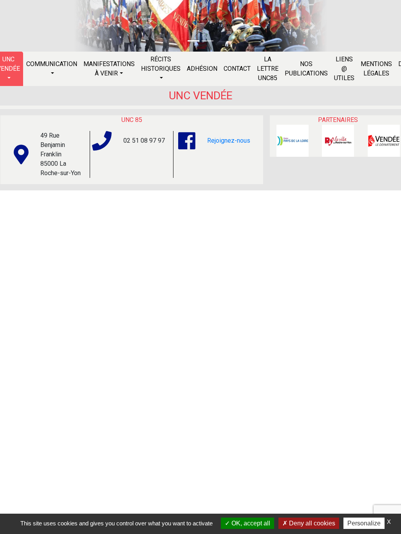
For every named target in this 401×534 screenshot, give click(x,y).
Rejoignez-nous (228, 140)
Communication (51, 64)
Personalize (364, 523)
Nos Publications (306, 68)
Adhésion (202, 68)
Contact (237, 68)
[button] (88, 26)
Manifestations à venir (109, 68)
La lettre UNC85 (267, 69)
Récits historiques (161, 64)
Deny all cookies (311, 523)
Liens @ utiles (344, 69)
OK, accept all (250, 523)
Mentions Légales (376, 68)
